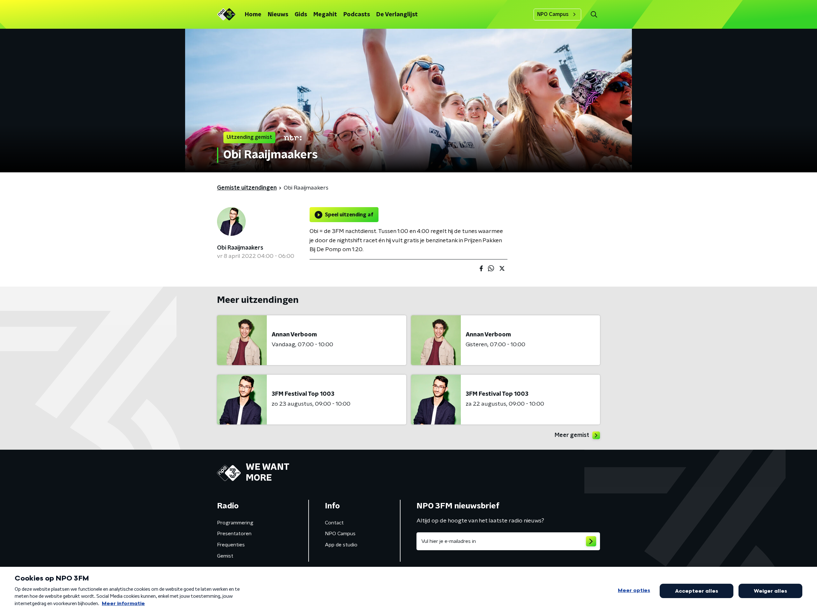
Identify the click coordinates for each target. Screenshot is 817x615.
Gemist (225, 556)
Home (253, 15)
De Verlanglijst (397, 15)
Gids (301, 15)
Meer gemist (572, 435)
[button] (594, 14)
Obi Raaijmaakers (240, 248)
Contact (334, 522)
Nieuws (278, 15)
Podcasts (356, 15)
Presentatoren (234, 533)
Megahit (325, 15)
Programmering (235, 522)
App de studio (341, 544)
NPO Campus (553, 14)
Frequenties (231, 544)
